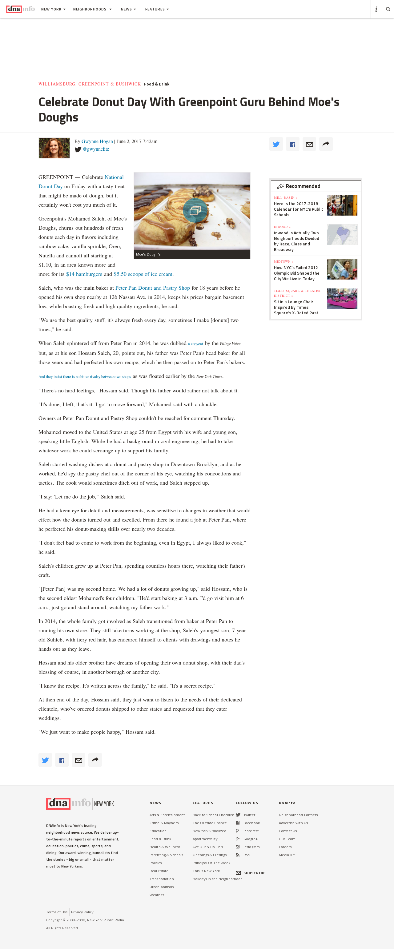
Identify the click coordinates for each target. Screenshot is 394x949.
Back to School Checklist (213, 815)
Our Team (287, 839)
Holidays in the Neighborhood (218, 879)
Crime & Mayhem (164, 823)
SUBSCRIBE (254, 873)
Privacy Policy (82, 912)
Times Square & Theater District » (297, 293)
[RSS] (237, 855)
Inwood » (282, 226)
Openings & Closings (210, 855)
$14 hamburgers (84, 273)
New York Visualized (209, 831)
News (126, 9)
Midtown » (284, 261)
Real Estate (159, 871)
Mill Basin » (286, 197)
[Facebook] (237, 823)
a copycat (195, 343)
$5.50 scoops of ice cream (143, 273)
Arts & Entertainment (167, 815)
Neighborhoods (90, 9)
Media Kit (287, 855)
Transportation (162, 879)
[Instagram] (237, 847)
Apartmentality (205, 839)
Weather (157, 895)
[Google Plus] (237, 839)
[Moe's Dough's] (192, 211)
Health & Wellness (165, 847)
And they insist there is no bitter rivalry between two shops (84, 376)
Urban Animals (162, 887)
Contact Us (288, 831)
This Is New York (206, 871)
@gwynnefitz (95, 148)
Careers (285, 847)
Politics (156, 863)
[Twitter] (238, 815)
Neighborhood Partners (298, 815)
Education (158, 831)
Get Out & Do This (208, 847)
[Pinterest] (237, 831)
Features (155, 9)
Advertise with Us (293, 823)
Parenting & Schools (166, 855)
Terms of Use (57, 912)
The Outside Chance (210, 823)
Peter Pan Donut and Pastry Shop (152, 287)
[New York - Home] (20, 9)
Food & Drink (160, 839)
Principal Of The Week (212, 863)
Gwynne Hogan (97, 141)
